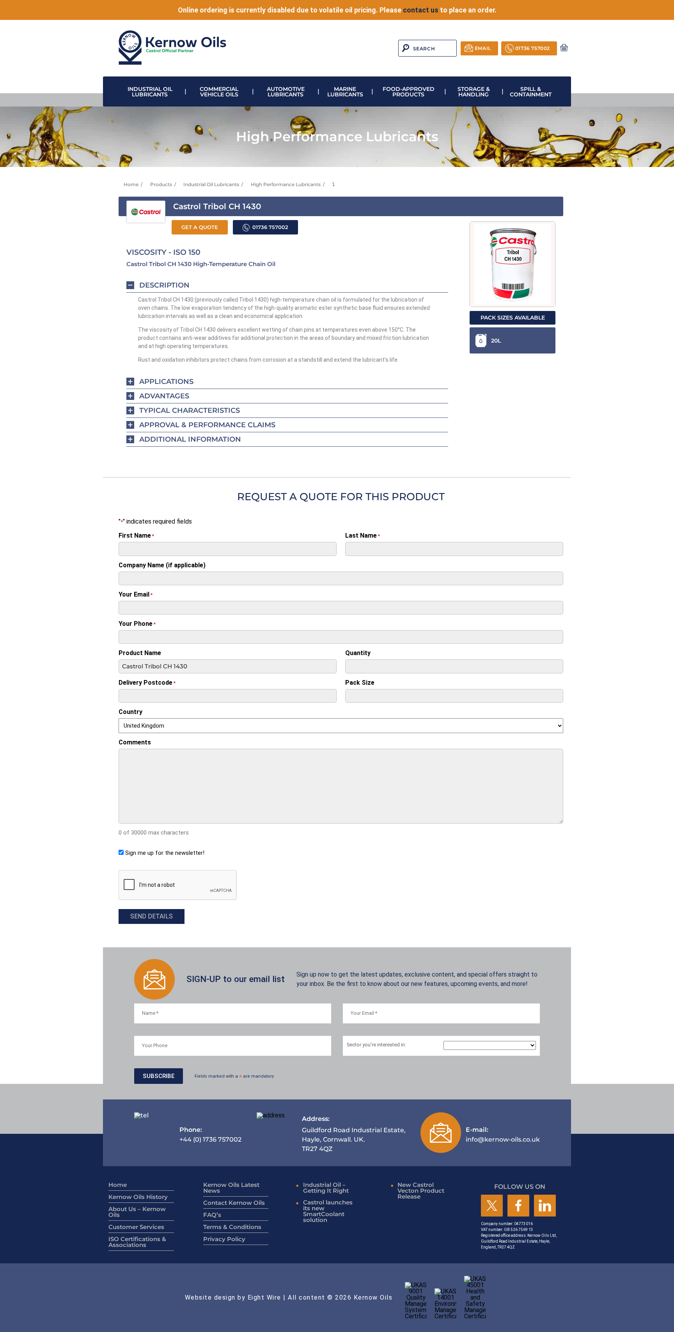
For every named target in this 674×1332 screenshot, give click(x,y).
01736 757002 (532, 48)
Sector (376, 1045)
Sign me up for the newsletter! (164, 852)
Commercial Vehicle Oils (219, 91)
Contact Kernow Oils (234, 1203)
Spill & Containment (531, 91)
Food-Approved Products (409, 91)
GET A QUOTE (199, 227)
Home (131, 184)
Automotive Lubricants (286, 91)
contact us (420, 10)
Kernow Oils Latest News (231, 1187)
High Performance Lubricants (286, 184)
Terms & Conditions (232, 1227)
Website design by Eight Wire (233, 1297)
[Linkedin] (545, 1206)
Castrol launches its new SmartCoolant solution (328, 1211)
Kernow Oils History (138, 1197)
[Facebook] (518, 1206)
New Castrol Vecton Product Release (420, 1190)
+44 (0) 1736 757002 (210, 1134)
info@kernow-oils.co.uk (503, 1134)
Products (161, 184)
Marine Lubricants (345, 91)
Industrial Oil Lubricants (150, 91)
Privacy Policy (224, 1239)
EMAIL (483, 48)
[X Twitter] (492, 1206)
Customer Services (136, 1227)
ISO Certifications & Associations (137, 1242)
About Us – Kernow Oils (137, 1212)
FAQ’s (212, 1215)
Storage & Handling (474, 91)
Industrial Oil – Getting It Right (326, 1187)
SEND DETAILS (151, 916)
